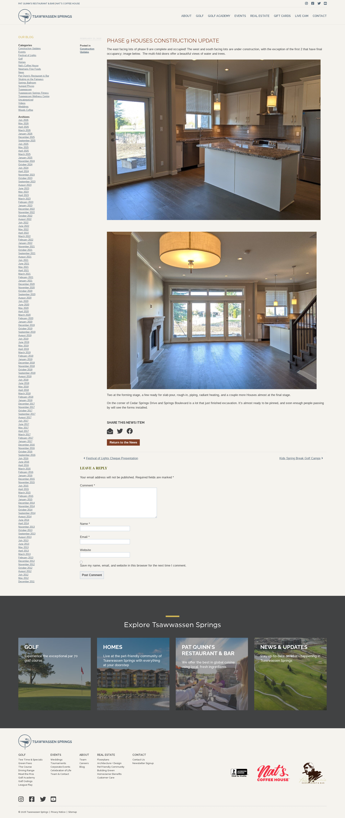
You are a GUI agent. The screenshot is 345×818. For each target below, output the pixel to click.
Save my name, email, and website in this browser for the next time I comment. (133, 565)
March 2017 (24, 434)
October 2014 (25, 509)
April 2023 (23, 195)
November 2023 (26, 174)
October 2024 (25, 164)
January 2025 (25, 157)
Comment (87, 485)
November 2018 (26, 366)
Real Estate (260, 16)
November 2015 (26, 482)
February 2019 (25, 356)
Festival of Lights (27, 55)
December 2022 (26, 209)
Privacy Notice (58, 812)
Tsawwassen (25, 89)
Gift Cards (282, 16)
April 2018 (23, 390)
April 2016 (23, 465)
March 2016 (24, 468)
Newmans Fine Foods (29, 69)
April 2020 (23, 311)
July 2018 (23, 380)
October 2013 (25, 530)
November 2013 (26, 526)
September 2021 (26, 253)
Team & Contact (59, 774)
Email (85, 537)
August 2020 (24, 297)
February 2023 (25, 202)
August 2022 (24, 219)
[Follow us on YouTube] (325, 3)
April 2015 (23, 489)
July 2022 (23, 222)
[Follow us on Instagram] (306, 3)
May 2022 (23, 229)
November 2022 (26, 212)
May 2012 (23, 578)
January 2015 (25, 499)
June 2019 (23, 342)
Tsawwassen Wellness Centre (33, 96)
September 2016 (26, 455)
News (21, 72)
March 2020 (24, 315)
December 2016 (26, 444)
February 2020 (25, 318)
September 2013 (26, 533)
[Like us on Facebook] (312, 3)
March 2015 (24, 492)
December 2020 (26, 284)
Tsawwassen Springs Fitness (33, 93)
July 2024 (23, 168)
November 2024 (26, 161)
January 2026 (25, 133)
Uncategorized (25, 99)
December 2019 (26, 325)
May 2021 (23, 267)
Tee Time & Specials (30, 759)
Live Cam (301, 16)
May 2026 (23, 123)
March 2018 (24, 393)
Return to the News (123, 442)
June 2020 (23, 304)
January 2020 (25, 321)
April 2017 (23, 431)
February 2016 (25, 472)
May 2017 (23, 427)
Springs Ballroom (27, 82)
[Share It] (131, 432)
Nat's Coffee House (68, 3)
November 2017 (26, 407)
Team (82, 759)
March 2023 (24, 198)
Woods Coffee (25, 110)
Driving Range (26, 770)
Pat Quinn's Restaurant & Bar (36, 3)
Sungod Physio (26, 86)
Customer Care (105, 777)
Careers (84, 763)
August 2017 (24, 417)
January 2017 (25, 441)
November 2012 (26, 564)
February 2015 (25, 496)
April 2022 (23, 233)
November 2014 (26, 506)
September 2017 (26, 414)
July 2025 (23, 144)
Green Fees (25, 763)
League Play (25, 784)
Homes (22, 62)
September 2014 (26, 513)
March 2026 (24, 130)
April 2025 (23, 150)
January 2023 (25, 205)
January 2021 (25, 280)
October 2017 (25, 410)
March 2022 (24, 236)
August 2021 (24, 256)
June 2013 (23, 544)
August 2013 (24, 537)
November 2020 (26, 287)
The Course (25, 766)
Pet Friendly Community (110, 766)
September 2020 (26, 294)
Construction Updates (29, 48)
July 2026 (23, 120)
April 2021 (23, 270)
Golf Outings (25, 781)
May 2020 (23, 308)
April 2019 (23, 349)
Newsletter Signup (143, 763)
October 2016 (25, 451)
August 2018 (24, 376)
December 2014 (26, 503)
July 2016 (23, 458)
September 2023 (26, 181)
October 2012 (25, 568)
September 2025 (26, 140)
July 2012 (23, 574)
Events (240, 16)
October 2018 (25, 369)
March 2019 (24, 352)
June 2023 (23, 188)
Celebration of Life (60, 770)
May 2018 (23, 386)
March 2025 (24, 154)
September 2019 (26, 332)
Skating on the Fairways (30, 79)
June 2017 (23, 424)
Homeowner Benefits (109, 774)
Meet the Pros (26, 774)
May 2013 (23, 547)
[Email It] (112, 432)
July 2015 (23, 485)
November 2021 (26, 246)
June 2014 (23, 520)
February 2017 (25, 438)
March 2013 (24, 554)
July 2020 (23, 301)
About (186, 16)
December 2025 (26, 137)
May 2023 (23, 192)
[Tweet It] (121, 432)
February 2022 (25, 239)
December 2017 (26, 403)
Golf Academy (219, 16)
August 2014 (24, 516)
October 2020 (25, 291)
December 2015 (26, 479)
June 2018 (23, 383)
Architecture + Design (109, 763)
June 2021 (23, 263)
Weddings (23, 106)
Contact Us (138, 759)
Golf (200, 16)
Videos (22, 103)
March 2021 (24, 274)
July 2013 (23, 540)
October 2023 (25, 178)
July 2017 (23, 421)
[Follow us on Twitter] (319, 3)
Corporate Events (60, 766)
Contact (320, 16)
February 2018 (25, 397)
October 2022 (25, 215)
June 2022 (23, 226)
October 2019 (25, 328)
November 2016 (26, 448)
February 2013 (25, 557)
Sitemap (72, 812)
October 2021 (25, 250)
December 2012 (26, 561)
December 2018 (26, 362)
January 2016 (25, 475)
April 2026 (23, 127)
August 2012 (24, 571)
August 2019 (24, 335)
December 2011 (26, 581)
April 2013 (23, 550)
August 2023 (24, 185)
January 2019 (25, 359)
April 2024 (23, 171)
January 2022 (25, 243)
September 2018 (26, 373)
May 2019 (23, 345)
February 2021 (25, 277)
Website (85, 550)
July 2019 (23, 338)
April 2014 (23, 523)
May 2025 (23, 147)
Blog (82, 766)
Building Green (106, 770)
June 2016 (23, 462)
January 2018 (25, 400)
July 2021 (23, 260)
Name (85, 523)
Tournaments (58, 763)
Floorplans (103, 759)
